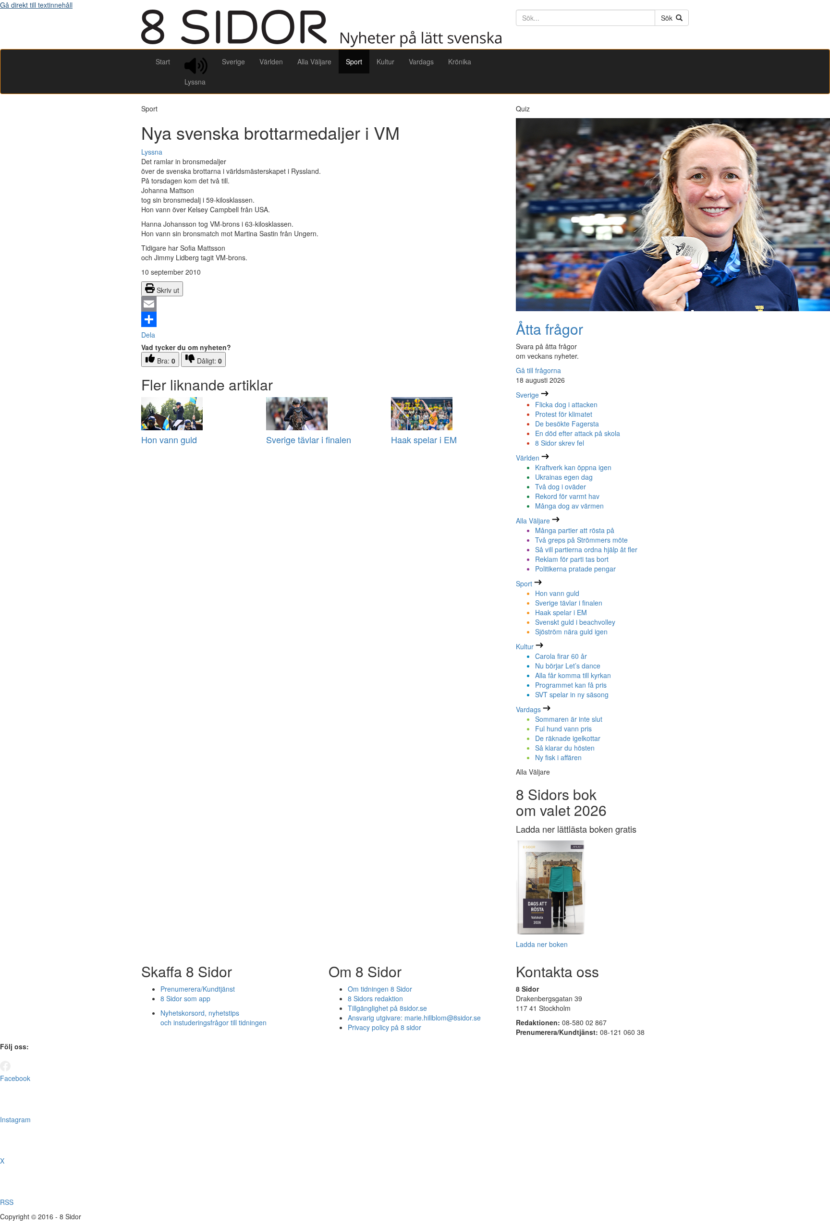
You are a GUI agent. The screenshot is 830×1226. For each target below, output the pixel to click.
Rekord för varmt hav (567, 496)
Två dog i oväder (560, 486)
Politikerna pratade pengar (575, 568)
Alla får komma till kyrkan (573, 675)
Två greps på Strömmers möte (581, 540)
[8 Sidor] (321, 44)
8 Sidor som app (185, 998)
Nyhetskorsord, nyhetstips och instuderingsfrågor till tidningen (213, 1017)
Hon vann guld (169, 439)
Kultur (385, 61)
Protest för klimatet (563, 414)
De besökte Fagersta (567, 423)
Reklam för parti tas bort (572, 559)
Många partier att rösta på (574, 530)
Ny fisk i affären (558, 757)
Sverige (233, 61)
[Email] (321, 304)
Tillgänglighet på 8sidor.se (387, 1008)
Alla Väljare (314, 61)
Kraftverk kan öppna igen (573, 467)
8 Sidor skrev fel (559, 443)
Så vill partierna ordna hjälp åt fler (586, 549)
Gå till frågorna (538, 370)
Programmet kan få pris (571, 685)
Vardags (421, 61)
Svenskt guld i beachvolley (575, 622)
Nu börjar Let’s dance (567, 665)
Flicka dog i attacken (566, 404)
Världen (271, 61)
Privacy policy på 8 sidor (384, 1027)
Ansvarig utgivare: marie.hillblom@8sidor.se (414, 1017)
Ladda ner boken (542, 944)
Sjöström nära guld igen (571, 631)
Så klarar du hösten (565, 748)
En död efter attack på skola (577, 433)
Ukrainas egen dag (564, 477)
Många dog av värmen (569, 505)
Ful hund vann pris (563, 728)
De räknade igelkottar (567, 738)
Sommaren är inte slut (568, 719)
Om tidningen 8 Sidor (380, 989)
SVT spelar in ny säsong (572, 694)
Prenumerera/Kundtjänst (197, 989)
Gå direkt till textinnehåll (36, 5)
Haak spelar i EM (424, 439)
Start (163, 61)
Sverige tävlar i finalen (308, 439)
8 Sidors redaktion (375, 998)
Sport (354, 61)
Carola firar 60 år (561, 656)
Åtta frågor (549, 328)
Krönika (459, 61)
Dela (148, 335)
